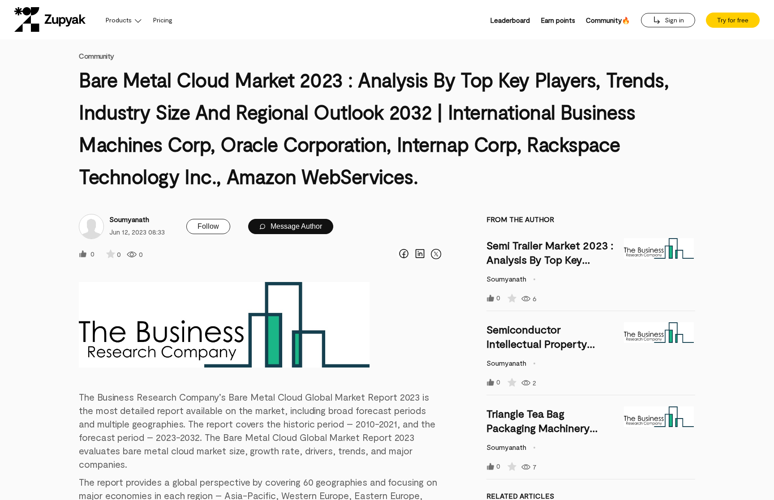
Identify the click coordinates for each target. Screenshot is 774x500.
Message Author (295, 226)
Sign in (673, 20)
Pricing (162, 20)
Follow (208, 226)
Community (96, 55)
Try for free (732, 20)
